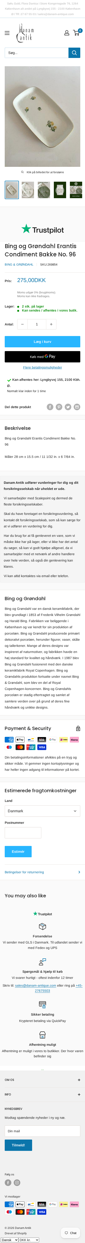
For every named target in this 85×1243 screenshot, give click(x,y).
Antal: (9, 324)
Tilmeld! (18, 1145)
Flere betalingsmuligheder (42, 367)
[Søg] (74, 53)
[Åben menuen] (7, 33)
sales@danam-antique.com (35, 985)
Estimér (18, 851)
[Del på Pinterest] (59, 407)
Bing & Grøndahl (19, 264)
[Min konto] (66, 32)
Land (8, 801)
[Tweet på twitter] (68, 407)
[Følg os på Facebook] (8, 1182)
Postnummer (14, 823)
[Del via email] (77, 407)
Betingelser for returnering (24, 872)
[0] (76, 33)
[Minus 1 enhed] (22, 324)
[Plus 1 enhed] (51, 324)
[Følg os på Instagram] (17, 1182)
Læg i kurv (42, 342)
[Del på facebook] (50, 407)
